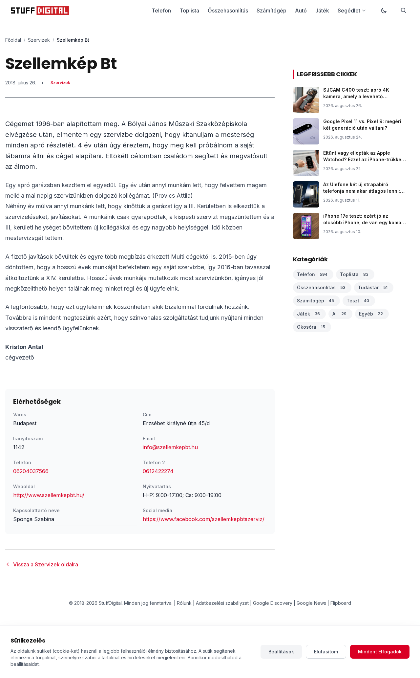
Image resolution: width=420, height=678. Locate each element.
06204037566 (31, 471)
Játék (322, 10)
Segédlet (349, 10)
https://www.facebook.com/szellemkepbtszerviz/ (203, 519)
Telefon (161, 10)
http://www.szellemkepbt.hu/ (48, 495)
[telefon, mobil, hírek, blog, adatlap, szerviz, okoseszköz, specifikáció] (40, 10)
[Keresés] (404, 10)
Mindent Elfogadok (380, 651)
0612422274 (158, 471)
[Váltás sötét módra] (384, 10)
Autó (301, 10)
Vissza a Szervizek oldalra (45, 564)
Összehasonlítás (228, 10)
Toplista (189, 10)
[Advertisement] (140, 154)
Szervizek (39, 40)
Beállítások (281, 651)
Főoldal (13, 40)
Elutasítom (326, 651)
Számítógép (271, 10)
